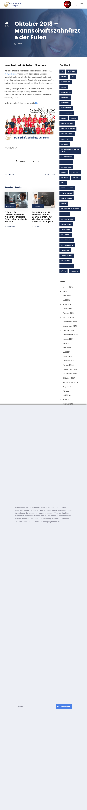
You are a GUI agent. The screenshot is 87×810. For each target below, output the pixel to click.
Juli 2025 (66, 343)
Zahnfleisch (65, 235)
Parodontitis (66, 162)
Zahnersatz (65, 229)
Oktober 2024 (69, 378)
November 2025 (70, 326)
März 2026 (67, 308)
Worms (63, 203)
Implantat (65, 97)
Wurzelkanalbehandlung (70, 209)
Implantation (66, 108)
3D (62, 71)
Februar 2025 (69, 360)
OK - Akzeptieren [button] (63, 706)
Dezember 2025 (70, 321)
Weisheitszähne (66, 198)
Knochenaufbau (67, 134)
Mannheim (64, 144)
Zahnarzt (64, 214)
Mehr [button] (60, 522)
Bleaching (71, 71)
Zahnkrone (65, 250)
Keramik (73, 118)
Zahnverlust (65, 261)
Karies (63, 118)
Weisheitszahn (66, 193)
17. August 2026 (10, 227)
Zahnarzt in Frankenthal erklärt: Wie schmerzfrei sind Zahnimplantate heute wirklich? (16, 217)
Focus (63, 87)
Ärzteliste (74, 271)
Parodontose (66, 167)
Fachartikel (10, 206)
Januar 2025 (68, 365)
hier (37, 103)
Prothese (64, 177)
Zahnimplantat (66, 240)
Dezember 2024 (70, 369)
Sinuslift (76, 177)
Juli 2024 (66, 391)
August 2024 (68, 386)
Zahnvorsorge (66, 266)
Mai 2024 (67, 395)
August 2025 (68, 339)
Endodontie (65, 82)
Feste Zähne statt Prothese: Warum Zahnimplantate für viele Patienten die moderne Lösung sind (42, 217)
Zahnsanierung (66, 255)
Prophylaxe (75, 172)
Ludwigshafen (11, 74)
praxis (63, 172)
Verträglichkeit (67, 188)
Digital (63, 76)
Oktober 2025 (69, 330)
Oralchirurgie (66, 157)
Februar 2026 (69, 313)
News (20, 44)
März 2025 (67, 356)
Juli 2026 (66, 291)
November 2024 (70, 373)
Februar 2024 (69, 404)
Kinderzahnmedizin (68, 128)
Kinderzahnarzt (67, 123)
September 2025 (70, 334)
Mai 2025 (66, 352)
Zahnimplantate (67, 245)
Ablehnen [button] (20, 706)
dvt (72, 76)
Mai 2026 (66, 300)
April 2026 (67, 304)
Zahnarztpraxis (67, 219)
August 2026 (68, 287)
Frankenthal (65, 92)
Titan (63, 183)
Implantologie (66, 113)
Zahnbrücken (66, 224)
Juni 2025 (67, 347)
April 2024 (67, 399)
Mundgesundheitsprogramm (70, 150)
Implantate (65, 103)
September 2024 (70, 382)
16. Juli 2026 (36, 227)
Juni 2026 (67, 296)
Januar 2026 (68, 317)
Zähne (63, 271)
